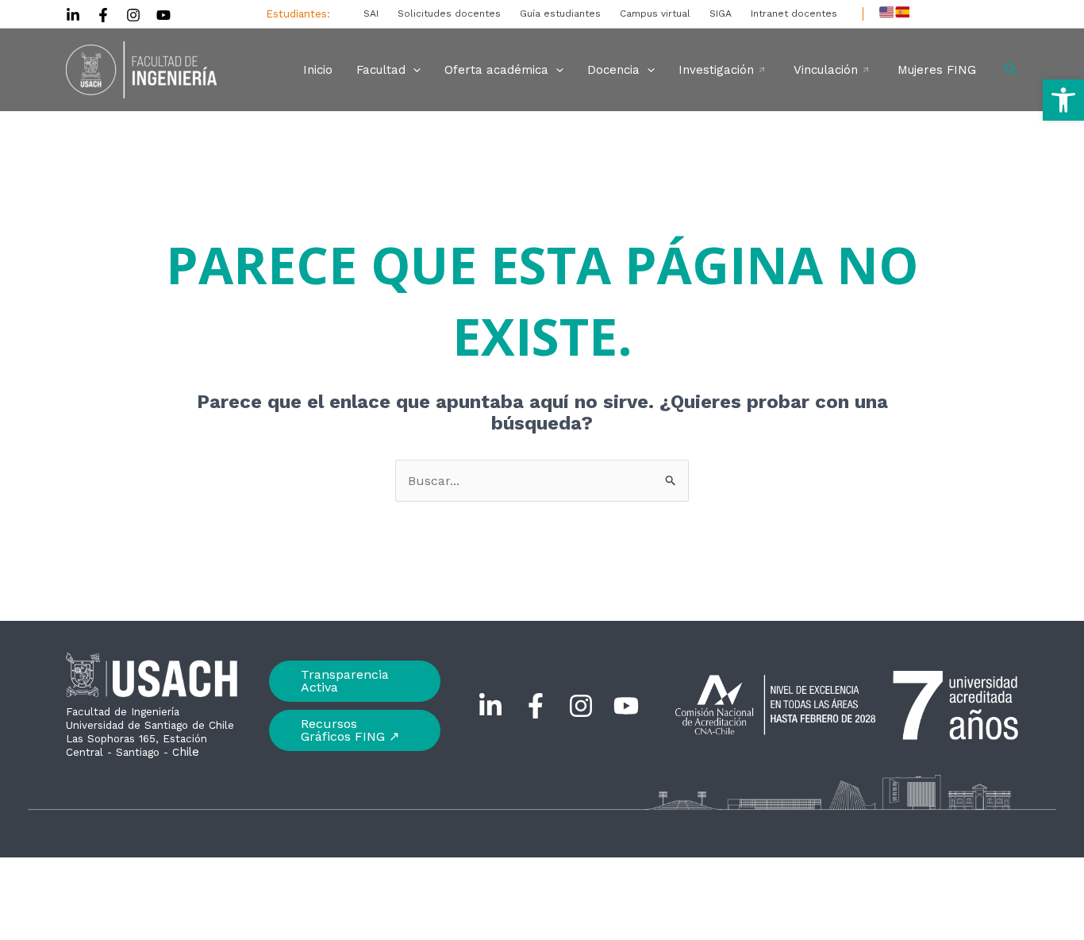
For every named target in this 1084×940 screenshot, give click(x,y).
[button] (1063, 100)
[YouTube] (163, 15)
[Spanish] (902, 12)
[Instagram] (133, 15)
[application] (413, 70)
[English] (886, 12)
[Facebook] (103, 15)
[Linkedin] (73, 15)
